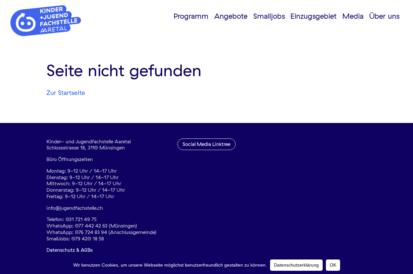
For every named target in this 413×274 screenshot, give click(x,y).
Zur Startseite (65, 92)
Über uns (384, 16)
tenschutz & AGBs (73, 250)
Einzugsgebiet (313, 16)
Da (49, 250)
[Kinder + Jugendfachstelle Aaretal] (49, 20)
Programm (191, 16)
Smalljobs (269, 16)
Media (353, 16)
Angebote (230, 16)
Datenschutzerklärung (296, 265)
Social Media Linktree (206, 144)
